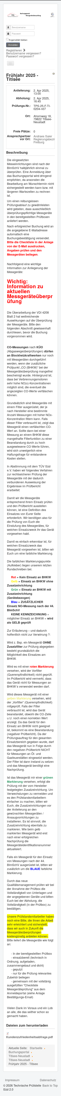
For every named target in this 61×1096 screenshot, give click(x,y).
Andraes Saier (43, 136)
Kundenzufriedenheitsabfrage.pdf (29, 1037)
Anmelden (13, 44)
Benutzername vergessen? (23, 53)
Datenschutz (48, 1080)
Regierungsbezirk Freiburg (45, 140)
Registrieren (14, 50)
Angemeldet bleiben (18, 39)
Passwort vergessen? (20, 56)
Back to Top (50, 1085)
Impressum (12, 1080)
